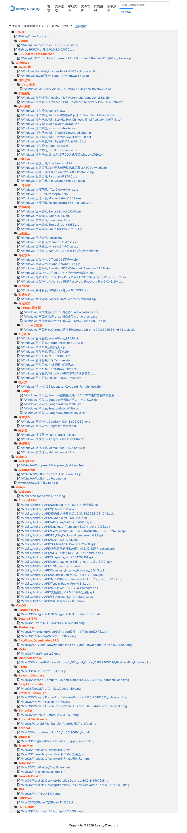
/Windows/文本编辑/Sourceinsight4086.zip (50, 224)
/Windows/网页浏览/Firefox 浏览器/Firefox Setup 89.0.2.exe (65, 321)
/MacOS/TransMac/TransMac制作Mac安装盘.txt (53, 754)
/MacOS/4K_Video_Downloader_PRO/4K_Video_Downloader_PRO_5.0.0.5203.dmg (77, 645)
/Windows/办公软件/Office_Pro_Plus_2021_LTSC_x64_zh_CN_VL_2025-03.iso (73, 277)
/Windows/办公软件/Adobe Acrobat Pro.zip (50, 264)
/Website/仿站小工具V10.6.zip (38, 483)
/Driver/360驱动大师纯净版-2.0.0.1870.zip (46, 49)
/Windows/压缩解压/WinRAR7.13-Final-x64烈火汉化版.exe (60, 251)
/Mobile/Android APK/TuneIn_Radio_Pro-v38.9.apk (55, 583)
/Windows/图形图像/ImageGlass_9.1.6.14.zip (50, 338)
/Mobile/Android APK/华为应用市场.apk (47, 509)
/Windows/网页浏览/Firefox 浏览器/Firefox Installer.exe (61, 312)
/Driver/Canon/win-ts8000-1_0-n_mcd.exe (50, 45)
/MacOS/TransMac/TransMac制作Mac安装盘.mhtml (55, 758)
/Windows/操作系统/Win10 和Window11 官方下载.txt (56, 137)
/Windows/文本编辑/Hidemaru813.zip (46, 220)
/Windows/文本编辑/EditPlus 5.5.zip (45, 216)
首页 (48, 8)
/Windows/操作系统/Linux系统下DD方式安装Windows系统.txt (62, 154)
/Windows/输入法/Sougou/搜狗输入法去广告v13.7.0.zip (61, 399)
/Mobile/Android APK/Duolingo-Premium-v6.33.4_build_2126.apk (65, 526)
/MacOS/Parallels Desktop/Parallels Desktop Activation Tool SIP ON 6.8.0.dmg (75, 785)
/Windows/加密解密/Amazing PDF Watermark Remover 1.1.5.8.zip (65, 97)
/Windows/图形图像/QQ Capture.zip (45, 360)
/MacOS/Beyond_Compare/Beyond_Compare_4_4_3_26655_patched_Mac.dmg (75, 680)
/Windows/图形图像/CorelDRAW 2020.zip (49, 369)
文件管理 (85, 8)
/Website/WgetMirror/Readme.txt (43, 478)
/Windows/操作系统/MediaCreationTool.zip (50, 124)
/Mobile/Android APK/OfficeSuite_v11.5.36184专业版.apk (59, 505)
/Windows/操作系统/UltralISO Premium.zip (50, 150)
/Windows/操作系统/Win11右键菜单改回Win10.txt (53, 141)
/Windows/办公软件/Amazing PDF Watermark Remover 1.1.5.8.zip (65, 268)
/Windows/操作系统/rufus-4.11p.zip (44, 146)
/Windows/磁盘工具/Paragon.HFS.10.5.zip (49, 176)
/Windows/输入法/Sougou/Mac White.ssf (51, 408)
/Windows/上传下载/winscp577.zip (44, 194)
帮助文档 (72, 8)
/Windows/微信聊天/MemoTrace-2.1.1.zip (48, 452)
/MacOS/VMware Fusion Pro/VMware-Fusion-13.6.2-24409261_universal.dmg (74, 706)
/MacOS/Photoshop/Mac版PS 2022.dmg (49, 636)
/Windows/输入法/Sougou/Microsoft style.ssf (55, 413)
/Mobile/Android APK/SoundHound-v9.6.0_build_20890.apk (62, 575)
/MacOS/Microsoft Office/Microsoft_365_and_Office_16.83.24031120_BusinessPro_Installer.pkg (86, 662)
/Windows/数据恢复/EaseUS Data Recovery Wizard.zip (58, 299)
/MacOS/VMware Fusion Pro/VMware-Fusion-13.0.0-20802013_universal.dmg (74, 697)
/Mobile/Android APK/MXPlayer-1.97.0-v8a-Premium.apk (59, 588)
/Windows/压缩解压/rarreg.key (41, 237)
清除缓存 (81, 26)
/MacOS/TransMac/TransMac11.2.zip (45, 750)
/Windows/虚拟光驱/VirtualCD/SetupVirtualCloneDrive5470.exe (67, 89)
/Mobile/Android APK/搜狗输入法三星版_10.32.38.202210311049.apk (67, 513)
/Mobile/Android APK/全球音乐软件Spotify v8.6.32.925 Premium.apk (68, 548)
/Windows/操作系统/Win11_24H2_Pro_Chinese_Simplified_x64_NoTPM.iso (71, 119)
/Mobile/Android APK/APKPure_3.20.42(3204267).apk (58, 522)
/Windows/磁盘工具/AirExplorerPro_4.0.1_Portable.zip (57, 172)
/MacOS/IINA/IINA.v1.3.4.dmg (41, 793)
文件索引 (59, 8)
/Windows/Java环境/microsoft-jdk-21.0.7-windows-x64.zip (61, 71)
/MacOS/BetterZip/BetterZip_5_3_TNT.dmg (50, 715)
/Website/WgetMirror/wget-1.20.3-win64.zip (51, 474)
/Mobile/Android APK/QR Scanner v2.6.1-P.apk (52, 601)
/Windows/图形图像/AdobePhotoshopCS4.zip (52, 343)
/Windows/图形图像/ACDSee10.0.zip (45, 356)
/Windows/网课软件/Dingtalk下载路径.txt (48, 426)
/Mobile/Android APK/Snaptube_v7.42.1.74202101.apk (57, 557)
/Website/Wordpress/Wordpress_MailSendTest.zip (55, 465)
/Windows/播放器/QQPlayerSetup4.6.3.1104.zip (53, 439)
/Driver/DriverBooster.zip (35, 36)
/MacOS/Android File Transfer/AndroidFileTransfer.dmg (58, 723)
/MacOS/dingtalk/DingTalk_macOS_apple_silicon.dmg (57, 741)
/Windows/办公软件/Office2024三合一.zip (49, 259)
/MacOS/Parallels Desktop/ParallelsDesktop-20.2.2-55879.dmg (64, 780)
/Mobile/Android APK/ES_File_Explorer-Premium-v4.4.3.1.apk (62, 535)
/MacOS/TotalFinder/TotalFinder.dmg (46, 767)
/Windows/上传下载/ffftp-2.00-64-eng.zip (49, 189)
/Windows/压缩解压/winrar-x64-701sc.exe (49, 242)
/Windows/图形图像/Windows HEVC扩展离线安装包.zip (58, 373)
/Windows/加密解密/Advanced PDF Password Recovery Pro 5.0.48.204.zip (72, 102)
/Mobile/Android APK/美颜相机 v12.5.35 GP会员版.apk (58, 592)
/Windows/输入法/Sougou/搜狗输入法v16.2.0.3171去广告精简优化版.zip (71, 395)
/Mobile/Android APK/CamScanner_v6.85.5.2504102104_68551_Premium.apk (74, 531)
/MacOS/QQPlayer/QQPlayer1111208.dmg (49, 802)
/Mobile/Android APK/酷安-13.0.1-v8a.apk (49, 540)
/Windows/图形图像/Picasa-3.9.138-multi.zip (51, 378)
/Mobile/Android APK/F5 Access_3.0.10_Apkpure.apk (57, 596)
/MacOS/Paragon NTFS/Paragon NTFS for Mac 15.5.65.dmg (62, 614)
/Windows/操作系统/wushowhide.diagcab (49, 128)
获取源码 (111, 8)
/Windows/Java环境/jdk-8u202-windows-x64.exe (55, 76)
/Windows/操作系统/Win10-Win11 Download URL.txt (56, 132)
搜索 (127, 12)
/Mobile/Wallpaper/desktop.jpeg (43, 496)
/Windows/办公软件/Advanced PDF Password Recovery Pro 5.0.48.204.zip (72, 281)
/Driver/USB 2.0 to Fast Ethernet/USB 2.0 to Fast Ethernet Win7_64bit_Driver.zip (76, 58)
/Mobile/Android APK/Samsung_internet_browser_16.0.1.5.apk (63, 570)
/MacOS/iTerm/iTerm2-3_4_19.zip (43, 671)
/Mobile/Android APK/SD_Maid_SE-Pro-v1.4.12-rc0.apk (58, 544)
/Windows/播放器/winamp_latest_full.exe (48, 434)
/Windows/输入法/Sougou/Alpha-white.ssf (52, 404)
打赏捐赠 (98, 8)
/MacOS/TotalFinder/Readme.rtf (43, 772)
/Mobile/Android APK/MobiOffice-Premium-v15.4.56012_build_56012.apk (71, 579)
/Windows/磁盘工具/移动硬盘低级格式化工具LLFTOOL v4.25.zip (64, 167)
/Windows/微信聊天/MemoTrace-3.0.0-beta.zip (53, 448)
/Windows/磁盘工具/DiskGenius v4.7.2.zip (49, 163)
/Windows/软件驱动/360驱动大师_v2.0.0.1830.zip (54, 290)
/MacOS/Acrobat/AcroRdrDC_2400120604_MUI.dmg (57, 732)
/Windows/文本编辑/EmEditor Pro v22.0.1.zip (51, 229)
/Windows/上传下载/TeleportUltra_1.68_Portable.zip (56, 202)
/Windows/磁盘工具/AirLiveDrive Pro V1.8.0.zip (53, 181)
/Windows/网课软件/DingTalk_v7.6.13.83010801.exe (55, 421)
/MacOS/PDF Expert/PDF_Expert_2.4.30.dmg (52, 811)
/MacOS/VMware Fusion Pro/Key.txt (45, 701)
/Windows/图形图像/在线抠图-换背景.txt (48, 364)
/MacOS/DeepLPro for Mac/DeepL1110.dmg (51, 688)
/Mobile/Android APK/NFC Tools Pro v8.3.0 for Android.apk (62, 553)
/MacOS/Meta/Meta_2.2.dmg (40, 653)
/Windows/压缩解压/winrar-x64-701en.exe (49, 246)
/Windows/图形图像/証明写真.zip (43, 347)
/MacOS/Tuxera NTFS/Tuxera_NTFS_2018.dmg (53, 623)
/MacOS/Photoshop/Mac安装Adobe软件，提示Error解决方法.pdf (64, 631)
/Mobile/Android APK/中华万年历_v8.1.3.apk (50, 566)
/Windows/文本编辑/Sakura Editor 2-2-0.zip (51, 211)
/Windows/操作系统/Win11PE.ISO (43, 111)
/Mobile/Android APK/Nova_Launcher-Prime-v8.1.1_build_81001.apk (66, 561)
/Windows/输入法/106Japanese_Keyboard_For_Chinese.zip (61, 386)
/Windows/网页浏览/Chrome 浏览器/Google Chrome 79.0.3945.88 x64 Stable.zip (80, 329)
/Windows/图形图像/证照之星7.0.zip (45, 351)
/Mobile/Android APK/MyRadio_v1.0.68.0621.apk (54, 518)
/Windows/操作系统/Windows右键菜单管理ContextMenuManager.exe (68, 115)
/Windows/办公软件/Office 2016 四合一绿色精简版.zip (57, 273)
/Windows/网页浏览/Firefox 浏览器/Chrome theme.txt (60, 316)
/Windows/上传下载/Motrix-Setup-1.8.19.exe (51, 198)
